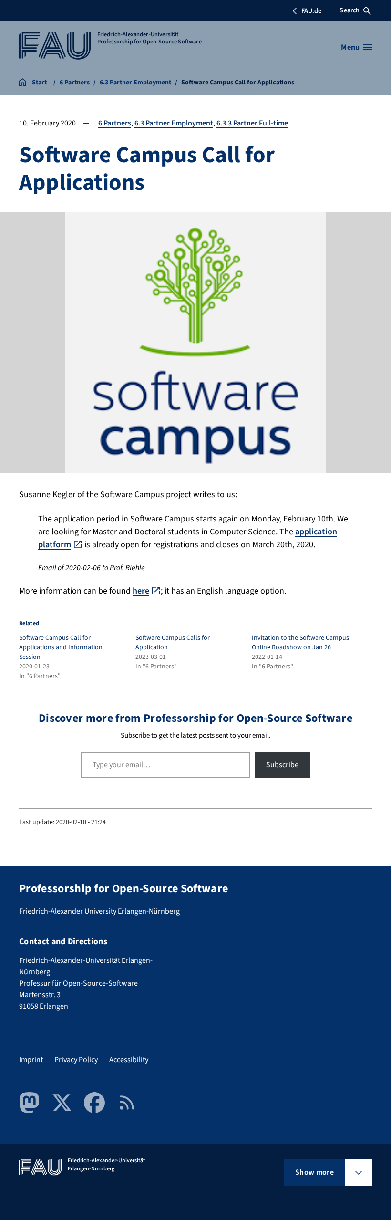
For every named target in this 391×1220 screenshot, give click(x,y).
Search (350, 10)
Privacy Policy (76, 1059)
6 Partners (114, 123)
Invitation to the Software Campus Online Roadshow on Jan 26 (300, 642)
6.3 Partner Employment (173, 123)
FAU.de (311, 11)
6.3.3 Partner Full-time (252, 123)
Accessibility (128, 1059)
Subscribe (282, 765)
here (141, 591)
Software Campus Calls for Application (172, 642)
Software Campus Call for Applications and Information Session (61, 647)
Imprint (31, 1059)
